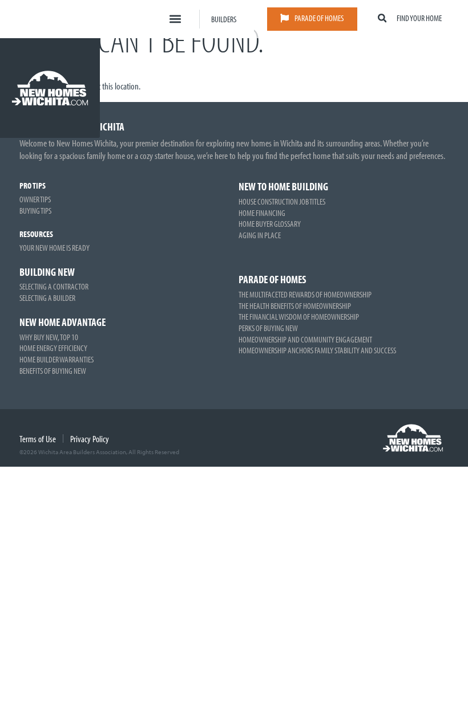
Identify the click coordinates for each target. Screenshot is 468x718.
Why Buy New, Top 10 (48, 336)
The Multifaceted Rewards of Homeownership (305, 294)
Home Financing (262, 212)
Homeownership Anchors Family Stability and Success (317, 350)
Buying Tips (35, 210)
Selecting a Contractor (53, 286)
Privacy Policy (89, 438)
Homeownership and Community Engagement (305, 339)
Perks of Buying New (268, 327)
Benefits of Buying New (52, 370)
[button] (175, 19)
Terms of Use (37, 438)
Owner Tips (35, 199)
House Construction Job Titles (282, 201)
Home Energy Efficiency (53, 347)
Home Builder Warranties (56, 359)
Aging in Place (260, 234)
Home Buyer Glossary (270, 223)
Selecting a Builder (47, 297)
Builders (223, 19)
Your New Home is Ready (54, 247)
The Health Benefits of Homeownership (295, 305)
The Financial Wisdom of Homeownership (299, 316)
